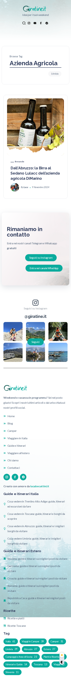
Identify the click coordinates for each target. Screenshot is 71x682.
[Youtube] (35, 23)
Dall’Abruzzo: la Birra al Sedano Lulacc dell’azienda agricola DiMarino (35, 173)
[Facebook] (41, 23)
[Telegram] (47, 23)
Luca (26, 187)
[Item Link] (35, 126)
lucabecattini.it (39, 486)
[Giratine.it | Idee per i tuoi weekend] (35, 8)
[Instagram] (29, 23)
